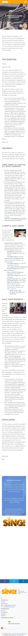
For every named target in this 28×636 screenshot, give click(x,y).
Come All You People (12, 275)
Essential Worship (11, 268)
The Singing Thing (12, 256)
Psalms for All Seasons (13, 282)
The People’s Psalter (12, 280)
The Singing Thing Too (13, 263)
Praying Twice (10, 251)
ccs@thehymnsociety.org (10, 605)
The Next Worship (12, 253)
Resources (3, 610)
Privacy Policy (20, 634)
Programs (3, 614)
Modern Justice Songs (15, 290)
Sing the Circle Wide (12, 279)
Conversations (4, 612)
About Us (3, 615)
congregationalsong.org (9, 606)
